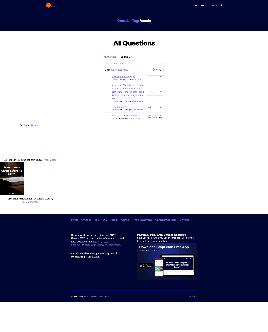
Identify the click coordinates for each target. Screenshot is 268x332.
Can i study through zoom (125, 115)
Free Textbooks (143, 219)
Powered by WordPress (100, 296)
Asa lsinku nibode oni (123, 76)
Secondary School (136, 79)
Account (125, 219)
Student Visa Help (165, 219)
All (112, 69)
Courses (86, 219)
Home (74, 219)
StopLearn (83, 296)
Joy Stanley (115, 101)
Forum (114, 219)
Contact (184, 219)
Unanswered (121, 69)
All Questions (134, 43)
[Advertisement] (30, 141)
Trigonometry (119, 107)
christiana (115, 79)
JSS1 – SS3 (101, 219)
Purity (114, 118)
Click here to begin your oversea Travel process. (96, 245)
